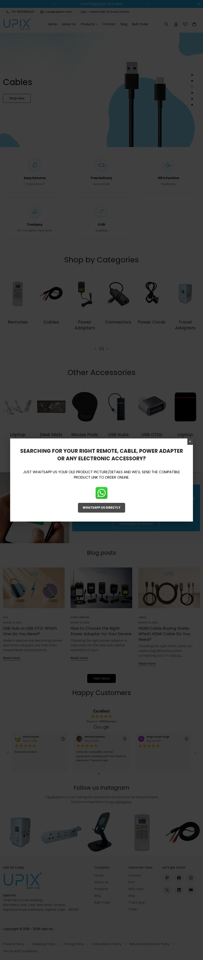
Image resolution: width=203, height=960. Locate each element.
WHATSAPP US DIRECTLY (101, 507)
